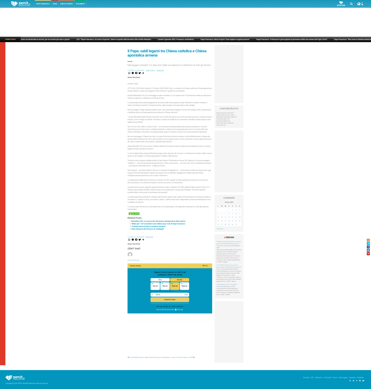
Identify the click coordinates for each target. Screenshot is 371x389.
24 (236, 221)
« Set (217, 229)
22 (229, 221)
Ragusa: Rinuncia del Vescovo (347, 39)
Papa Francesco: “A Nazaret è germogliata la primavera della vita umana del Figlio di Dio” (246, 39)
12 (218, 217)
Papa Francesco (43, 4)
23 (232, 221)
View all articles (133, 260)
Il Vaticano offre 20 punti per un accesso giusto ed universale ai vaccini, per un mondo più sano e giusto (228, 243)
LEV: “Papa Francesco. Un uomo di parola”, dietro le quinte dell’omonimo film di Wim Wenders (68, 39)
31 (236, 224)
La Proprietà (327, 377)
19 (218, 221)
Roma (55, 4)
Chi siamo (306, 377)
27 (222, 224)
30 (232, 224)
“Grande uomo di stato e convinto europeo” (148, 226)
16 (232, 217)
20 (222, 221)
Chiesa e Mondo (66, 4)
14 (225, 217)
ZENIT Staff (150, 70)
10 (236, 213)
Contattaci (360, 377)
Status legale (343, 377)
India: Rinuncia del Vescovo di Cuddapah (147, 229)
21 (225, 221)
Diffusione (318, 377)
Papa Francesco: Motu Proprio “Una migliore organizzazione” (179, 39)
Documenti (80, 4)
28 (225, 224)
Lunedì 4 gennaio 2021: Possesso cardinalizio (130, 39)
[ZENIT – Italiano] (23, 3)
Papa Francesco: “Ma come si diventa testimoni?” (308, 39)
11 (239, 213)
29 (229, 224)
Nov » (221, 229)
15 (229, 217)
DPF (312, 377)
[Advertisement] (185, 22)
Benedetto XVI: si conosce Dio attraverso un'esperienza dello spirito (158, 221)
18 (239, 217)
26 (218, 224)
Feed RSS (230, 237)
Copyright (352, 377)
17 (236, 217)
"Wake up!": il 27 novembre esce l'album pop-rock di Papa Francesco (158, 224)
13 (222, 217)
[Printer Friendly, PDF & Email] (134, 213)
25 (239, 221)
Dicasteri (160, 70)
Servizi (335, 377)
